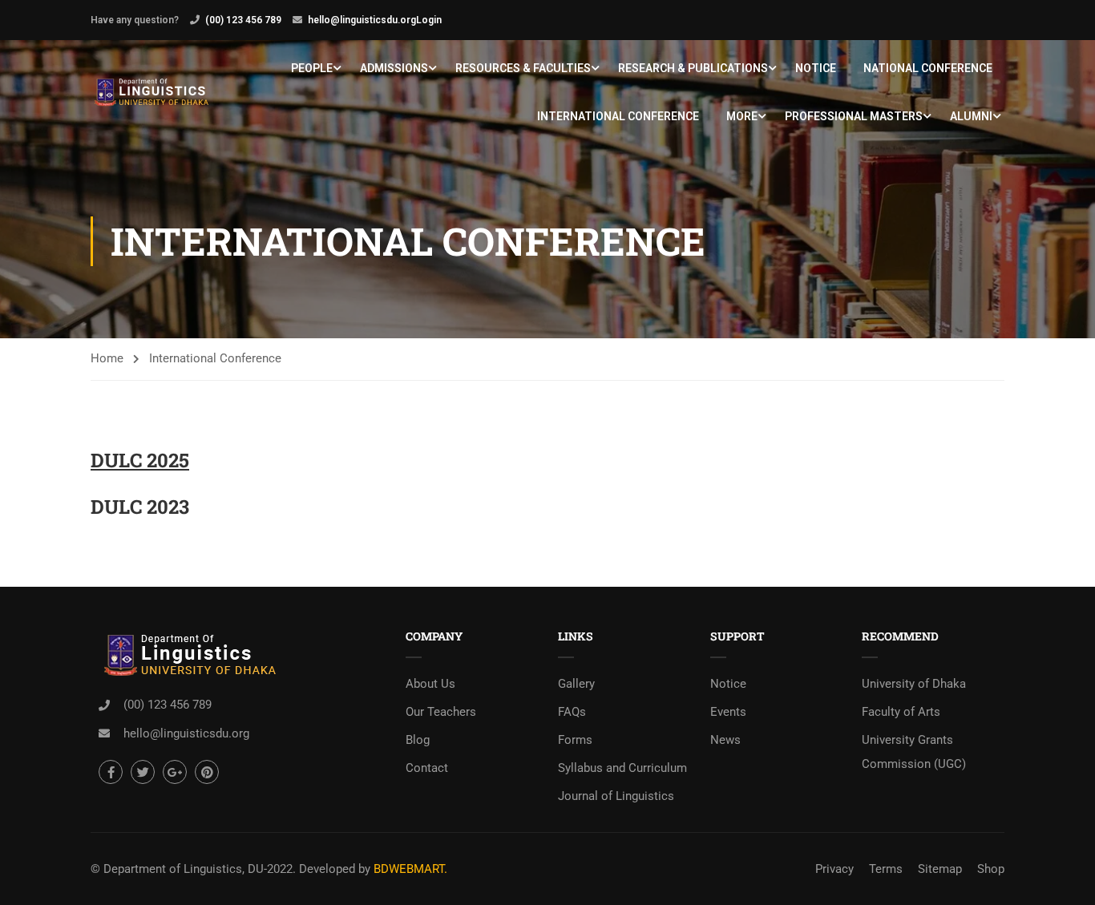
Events (728, 712)
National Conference (927, 68)
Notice (815, 68)
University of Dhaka (914, 684)
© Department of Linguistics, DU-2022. (193, 869)
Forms (575, 740)
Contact (427, 768)
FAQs (572, 712)
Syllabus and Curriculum (622, 768)
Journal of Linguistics (616, 796)
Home (107, 358)
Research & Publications (693, 68)
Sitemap (940, 869)
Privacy (834, 869)
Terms (886, 869)
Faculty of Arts (901, 712)
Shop (990, 869)
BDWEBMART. (410, 869)
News (725, 740)
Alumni (971, 116)
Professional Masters (854, 116)
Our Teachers (441, 712)
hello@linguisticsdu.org (362, 20)
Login (429, 20)
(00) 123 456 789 (243, 20)
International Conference (618, 116)
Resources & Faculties (523, 68)
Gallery (576, 684)
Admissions (394, 68)
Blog (418, 740)
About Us (430, 684)
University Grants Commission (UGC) (914, 752)
